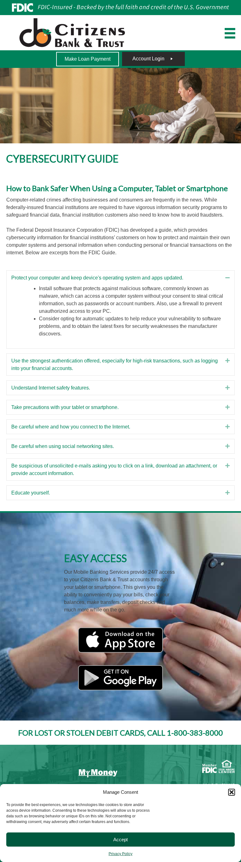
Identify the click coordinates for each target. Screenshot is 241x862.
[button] (231, 792)
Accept (120, 839)
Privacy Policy (120, 854)
